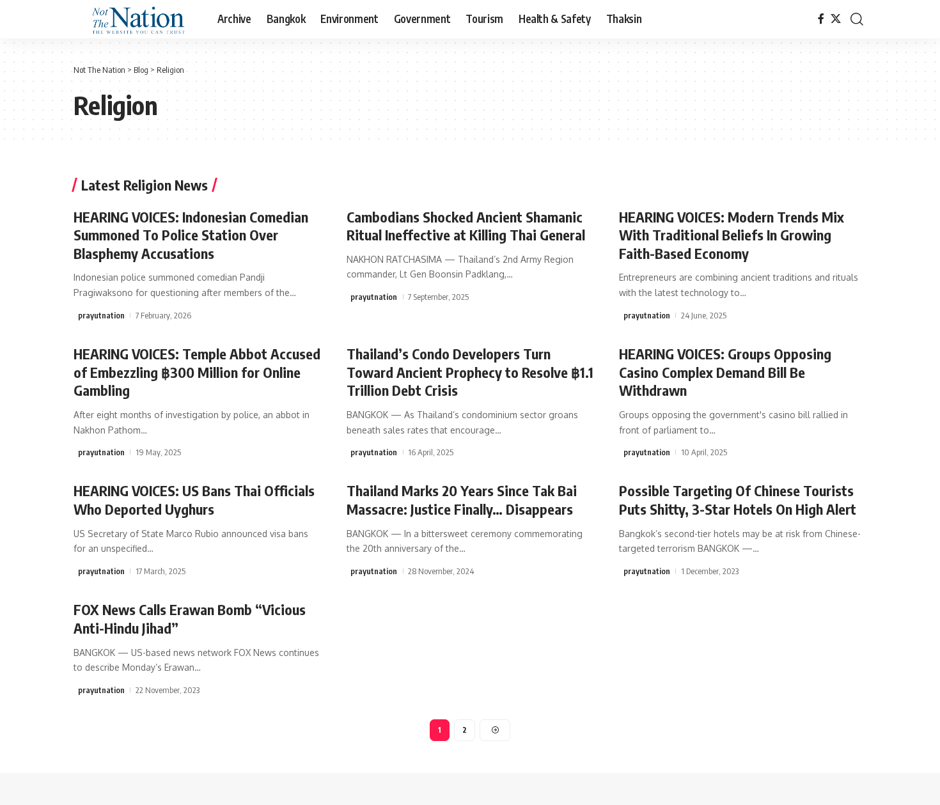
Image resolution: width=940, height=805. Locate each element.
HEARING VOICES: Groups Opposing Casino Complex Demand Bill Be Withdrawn (725, 372)
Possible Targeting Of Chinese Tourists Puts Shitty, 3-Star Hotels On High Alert (737, 499)
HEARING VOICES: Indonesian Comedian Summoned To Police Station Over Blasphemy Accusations (191, 235)
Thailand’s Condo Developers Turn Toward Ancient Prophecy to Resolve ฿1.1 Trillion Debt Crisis (470, 372)
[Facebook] (821, 18)
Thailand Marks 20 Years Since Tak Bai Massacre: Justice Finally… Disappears (462, 499)
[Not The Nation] (135, 19)
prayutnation (101, 315)
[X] (835, 18)
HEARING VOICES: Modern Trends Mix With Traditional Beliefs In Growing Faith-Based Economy (731, 235)
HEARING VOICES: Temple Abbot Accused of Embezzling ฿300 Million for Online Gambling (197, 372)
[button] (856, 19)
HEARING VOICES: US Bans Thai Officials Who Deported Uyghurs (194, 499)
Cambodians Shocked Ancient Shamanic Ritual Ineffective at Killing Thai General (466, 226)
